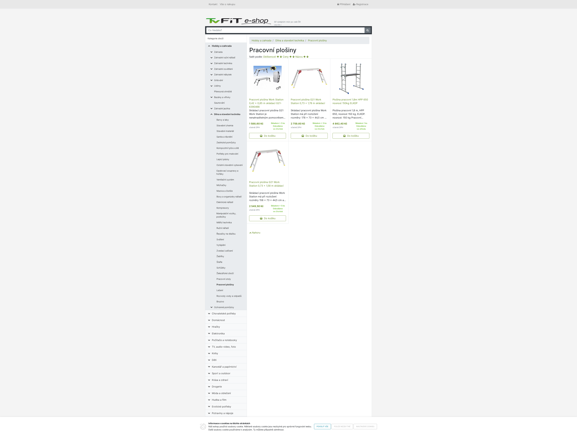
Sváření (220, 239)
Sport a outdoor (221, 373)
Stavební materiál (225, 131)
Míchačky (221, 185)
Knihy (215, 353)
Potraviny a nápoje (222, 413)
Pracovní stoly (224, 279)
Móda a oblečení (221, 393)
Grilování (218, 80)
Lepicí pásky (223, 159)
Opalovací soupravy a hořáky (227, 172)
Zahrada (218, 52)
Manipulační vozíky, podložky (226, 215)
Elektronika (218, 333)
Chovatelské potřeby (224, 313)
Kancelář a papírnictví (224, 366)
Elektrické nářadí (225, 202)
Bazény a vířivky (222, 97)
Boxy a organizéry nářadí (229, 196)
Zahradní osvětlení (223, 69)
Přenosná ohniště (223, 91)
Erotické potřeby (221, 406)
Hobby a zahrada (222, 45)
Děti (214, 359)
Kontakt (213, 4)
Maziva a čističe (225, 191)
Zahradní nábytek (223, 74)
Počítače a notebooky (224, 340)
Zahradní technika (223, 63)
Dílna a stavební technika (227, 114)
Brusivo (220, 301)
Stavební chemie (225, 125)
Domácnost (218, 320)
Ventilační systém (225, 179)
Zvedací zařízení (225, 250)
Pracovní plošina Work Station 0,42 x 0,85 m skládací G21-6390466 (266, 103)
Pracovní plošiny (225, 284)
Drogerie (217, 386)
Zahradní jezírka (222, 108)
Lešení (220, 290)
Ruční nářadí (223, 228)
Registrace (362, 4)
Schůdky (221, 267)
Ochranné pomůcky (224, 307)
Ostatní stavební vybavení (230, 165)
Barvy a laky (223, 119)
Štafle (219, 262)
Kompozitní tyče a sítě (228, 148)
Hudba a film (219, 399)
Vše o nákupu (227, 4)
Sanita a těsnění (224, 136)
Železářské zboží (225, 273)
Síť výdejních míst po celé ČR (287, 23)
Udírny (217, 85)
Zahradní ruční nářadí (224, 57)
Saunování (219, 102)
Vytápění (221, 245)
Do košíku (269, 135)
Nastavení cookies (365, 426)
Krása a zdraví (220, 379)
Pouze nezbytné (342, 426)
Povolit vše (322, 426)
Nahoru (256, 232)
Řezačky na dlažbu (226, 233)
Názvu (299, 56)
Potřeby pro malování (227, 153)
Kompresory (223, 208)
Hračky (216, 326)
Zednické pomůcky (226, 142)
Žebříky (220, 256)
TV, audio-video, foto (224, 346)
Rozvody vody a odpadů (229, 296)
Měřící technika (224, 222)
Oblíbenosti (269, 56)
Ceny (286, 56)
